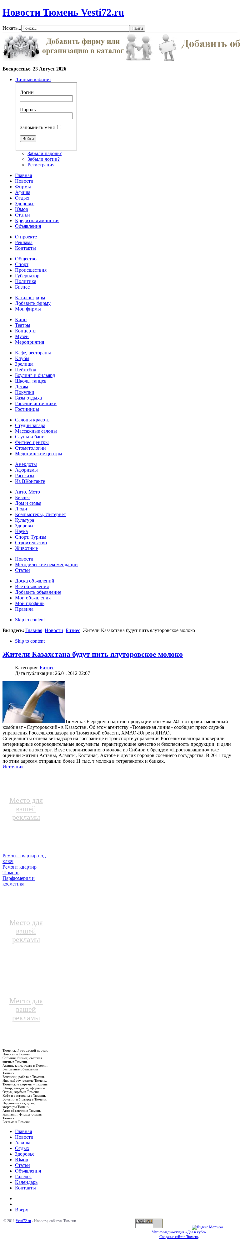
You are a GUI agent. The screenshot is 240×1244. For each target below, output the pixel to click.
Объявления (28, 1170)
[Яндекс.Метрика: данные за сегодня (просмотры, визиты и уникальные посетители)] (207, 1227)
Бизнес (73, 630)
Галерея (23, 1176)
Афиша (22, 1142)
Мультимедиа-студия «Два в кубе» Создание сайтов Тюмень (179, 1234)
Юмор (21, 1159)
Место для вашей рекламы (26, 808)
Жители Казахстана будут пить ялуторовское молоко (92, 654)
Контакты (25, 1187)
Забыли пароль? (45, 153)
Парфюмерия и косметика (18, 881)
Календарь (26, 1182)
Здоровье (24, 1154)
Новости (54, 630)
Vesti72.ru (23, 1221)
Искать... (11, 28)
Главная (33, 630)
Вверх (21, 1209)
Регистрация (41, 164)
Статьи (22, 1165)
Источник (13, 766)
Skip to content (30, 619)
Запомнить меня (37, 127)
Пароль (28, 109)
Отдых (22, 1148)
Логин (27, 92)
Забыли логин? (44, 159)
